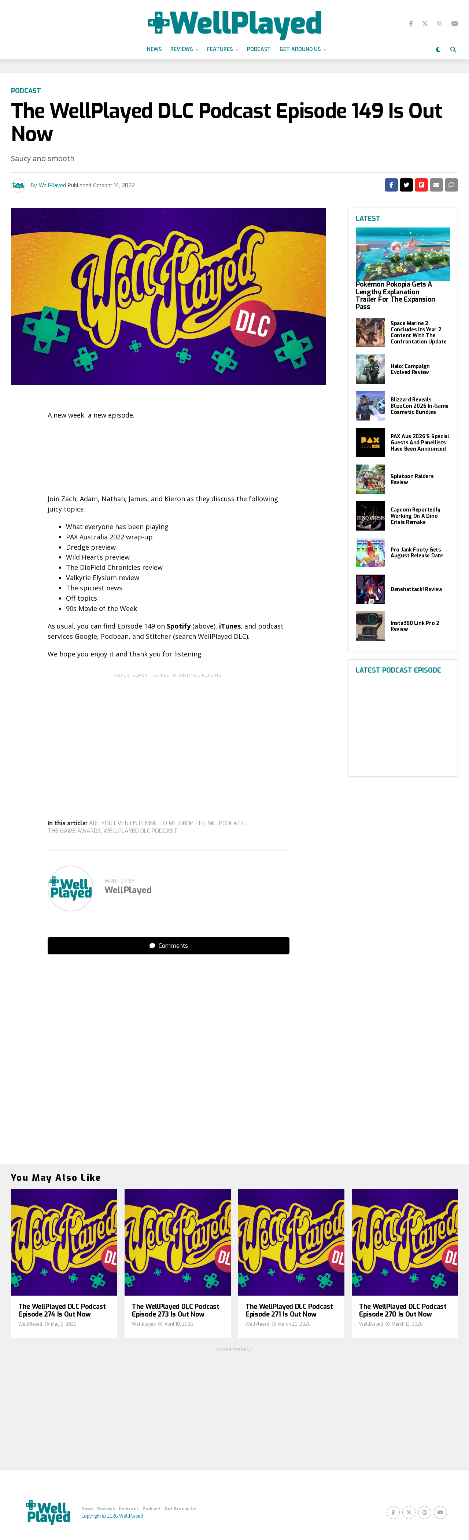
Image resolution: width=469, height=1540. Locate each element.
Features (220, 49)
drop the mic (198, 823)
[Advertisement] (168, 732)
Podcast (259, 49)
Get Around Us (300, 49)
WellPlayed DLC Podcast (140, 831)
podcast (232, 823)
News (154, 49)
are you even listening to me (133, 823)
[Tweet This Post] (406, 185)
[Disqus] (168, 1052)
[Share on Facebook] (391, 185)
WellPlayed (52, 185)
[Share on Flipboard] (421, 185)
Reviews (181, 49)
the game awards (74, 831)
